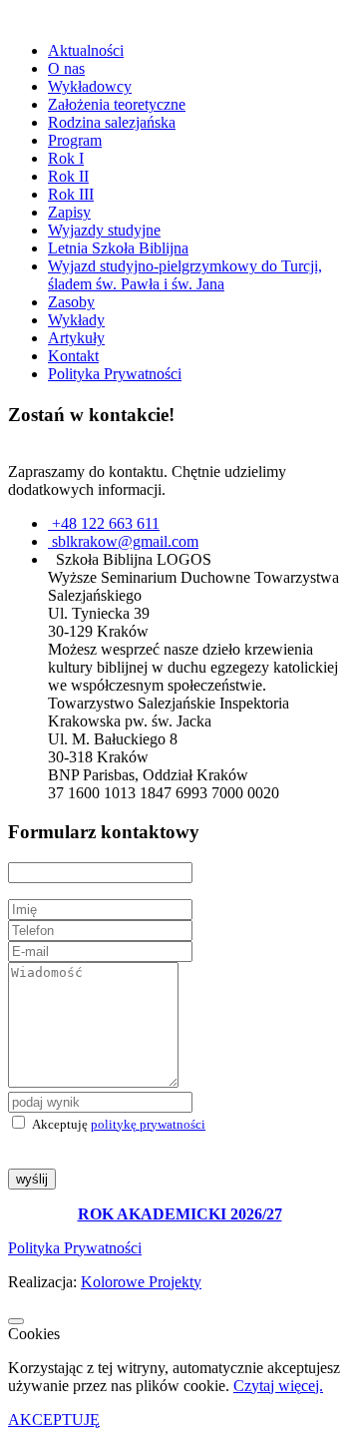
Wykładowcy (90, 86)
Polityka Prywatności (114, 373)
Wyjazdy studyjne (104, 230)
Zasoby (71, 301)
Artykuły (76, 337)
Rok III (71, 194)
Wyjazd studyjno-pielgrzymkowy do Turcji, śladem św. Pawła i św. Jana (185, 274)
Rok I (66, 158)
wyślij (32, 1179)
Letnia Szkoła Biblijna (118, 248)
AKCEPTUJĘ (54, 1419)
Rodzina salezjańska (112, 122)
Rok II (68, 176)
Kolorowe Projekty (141, 1281)
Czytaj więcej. (278, 1385)
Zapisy (69, 212)
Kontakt (73, 355)
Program (75, 140)
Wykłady (76, 319)
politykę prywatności (148, 1124)
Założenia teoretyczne (116, 104)
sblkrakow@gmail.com (125, 541)
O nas (66, 68)
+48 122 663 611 (106, 523)
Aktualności (86, 50)
